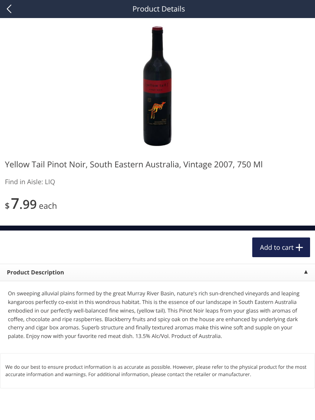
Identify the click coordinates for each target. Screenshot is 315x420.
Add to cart (277, 247)
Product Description (35, 272)
